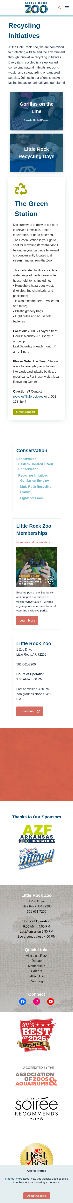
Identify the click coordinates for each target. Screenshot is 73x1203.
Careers (36, 971)
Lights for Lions (32, 498)
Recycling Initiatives (33, 475)
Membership (36, 966)
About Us (36, 976)
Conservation (26, 458)
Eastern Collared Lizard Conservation (35, 466)
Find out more (13, 1178)
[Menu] (67, 7)
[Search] (59, 7)
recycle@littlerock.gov (28, 396)
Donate (37, 960)
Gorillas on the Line (34, 480)
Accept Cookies (36, 1195)
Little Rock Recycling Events (36, 489)
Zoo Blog (36, 981)
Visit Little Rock (36, 955)
